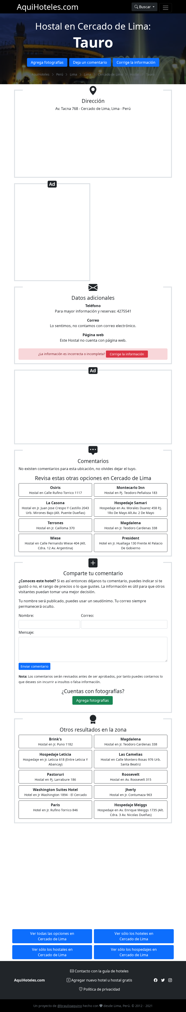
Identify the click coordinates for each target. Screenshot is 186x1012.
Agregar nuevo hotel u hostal (101, 980)
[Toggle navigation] (165, 7)
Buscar (145, 6)
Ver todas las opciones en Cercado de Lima (52, 936)
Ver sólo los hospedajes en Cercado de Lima (134, 952)
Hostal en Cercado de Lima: (93, 26)
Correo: (87, 615)
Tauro (93, 42)
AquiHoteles (40, 74)
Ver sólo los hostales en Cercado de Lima (52, 952)
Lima (73, 74)
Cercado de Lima (110, 74)
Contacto (101, 971)
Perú (59, 74)
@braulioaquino (69, 1006)
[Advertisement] (52, 234)
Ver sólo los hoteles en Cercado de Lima (134, 936)
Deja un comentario (90, 62)
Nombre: (26, 615)
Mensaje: (26, 632)
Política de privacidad (101, 989)
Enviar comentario (34, 666)
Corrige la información (136, 62)
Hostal (134, 74)
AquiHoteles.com (47, 6)
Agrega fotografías (47, 62)
